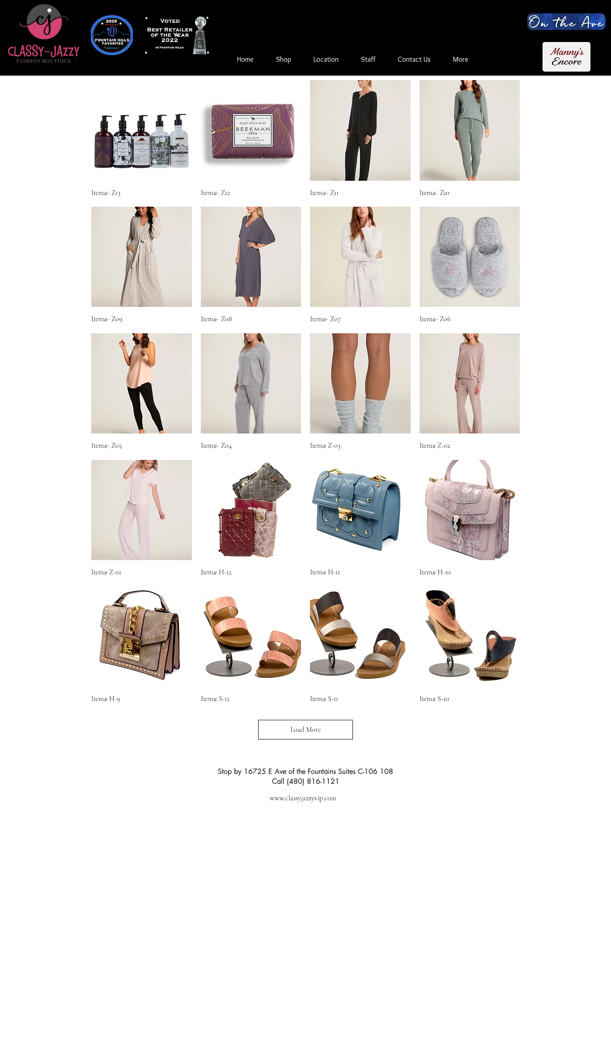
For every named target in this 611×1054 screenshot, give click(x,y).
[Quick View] (141, 130)
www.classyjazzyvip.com (303, 798)
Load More (305, 729)
